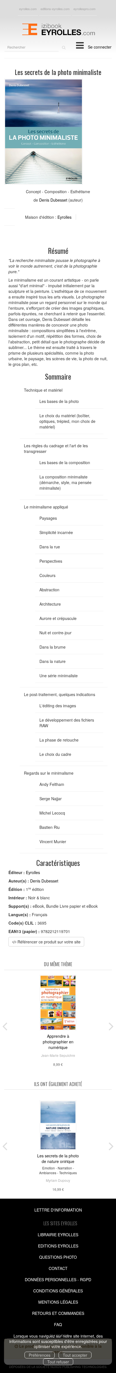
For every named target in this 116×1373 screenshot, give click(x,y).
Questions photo (58, 1257)
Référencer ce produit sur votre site (48, 942)
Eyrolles (64, 217)
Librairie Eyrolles (58, 1234)
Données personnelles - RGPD (58, 1279)
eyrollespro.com (84, 8)
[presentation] (4, 1025)
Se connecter (99, 47)
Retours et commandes (58, 1313)
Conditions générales (58, 1291)
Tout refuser (58, 1362)
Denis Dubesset (53, 200)
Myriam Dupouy (58, 1180)
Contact (58, 1268)
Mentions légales (58, 1302)
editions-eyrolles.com (55, 8)
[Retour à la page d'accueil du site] (58, 28)
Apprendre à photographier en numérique (58, 1041)
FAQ (58, 1324)
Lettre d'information (58, 1210)
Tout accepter (75, 1355)
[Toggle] (80, 45)
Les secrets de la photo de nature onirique (58, 1158)
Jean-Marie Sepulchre (58, 1055)
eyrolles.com (28, 8)
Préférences (39, 1355)
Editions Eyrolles (58, 1246)
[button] (43, 132)
